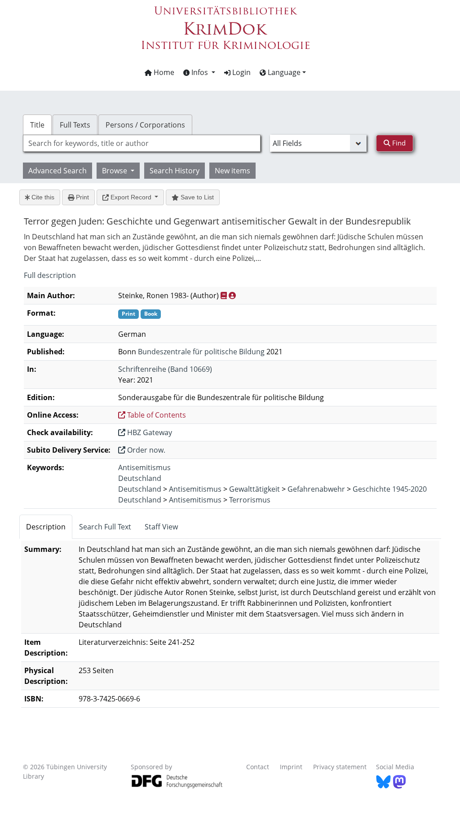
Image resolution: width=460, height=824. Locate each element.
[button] (199, 72)
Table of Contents (155, 415)
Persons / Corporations (145, 125)
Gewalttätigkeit (254, 489)
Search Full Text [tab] (105, 527)
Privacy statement (340, 766)
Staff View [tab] (161, 527)
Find (398, 142)
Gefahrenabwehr (316, 489)
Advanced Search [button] (57, 171)
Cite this (42, 197)
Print (81, 197)
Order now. (145, 450)
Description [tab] (46, 527)
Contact (257, 766)
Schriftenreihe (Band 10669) (165, 369)
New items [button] (232, 171)
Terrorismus (249, 500)
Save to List (196, 197)
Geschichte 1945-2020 (390, 489)
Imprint (291, 766)
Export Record (131, 197)
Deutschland (139, 478)
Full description (50, 275)
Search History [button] (174, 171)
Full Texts (75, 125)
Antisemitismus (144, 467)
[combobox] (142, 143)
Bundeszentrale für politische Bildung (201, 352)
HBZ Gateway (148, 432)
